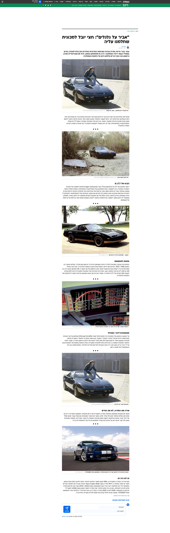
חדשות (119, 1)
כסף (91, 1)
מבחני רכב (110, 5)
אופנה (61, 1)
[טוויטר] (46, 5)
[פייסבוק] (43, 5)
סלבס (95, 1)
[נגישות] (2, 2)
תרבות (101, 1)
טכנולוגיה (68, 1)
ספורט (113, 1)
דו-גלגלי (104, 5)
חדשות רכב (118, 5)
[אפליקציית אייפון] (48, 5)
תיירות (75, 1)
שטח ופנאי (90, 5)
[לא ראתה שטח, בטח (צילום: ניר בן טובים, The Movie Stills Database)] (95, 155)
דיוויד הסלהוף (117, 495)
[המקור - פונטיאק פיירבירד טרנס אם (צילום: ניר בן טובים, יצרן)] (95, 231)
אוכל (86, 1)
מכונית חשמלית (82, 5)
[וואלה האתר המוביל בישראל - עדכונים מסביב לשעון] (126, 2)
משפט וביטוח (97, 5)
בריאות (81, 1)
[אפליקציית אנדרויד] (50, 5)
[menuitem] (118, 2)
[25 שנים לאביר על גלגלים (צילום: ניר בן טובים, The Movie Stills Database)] (95, 379)
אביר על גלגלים (125, 495)
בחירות (107, 1)
